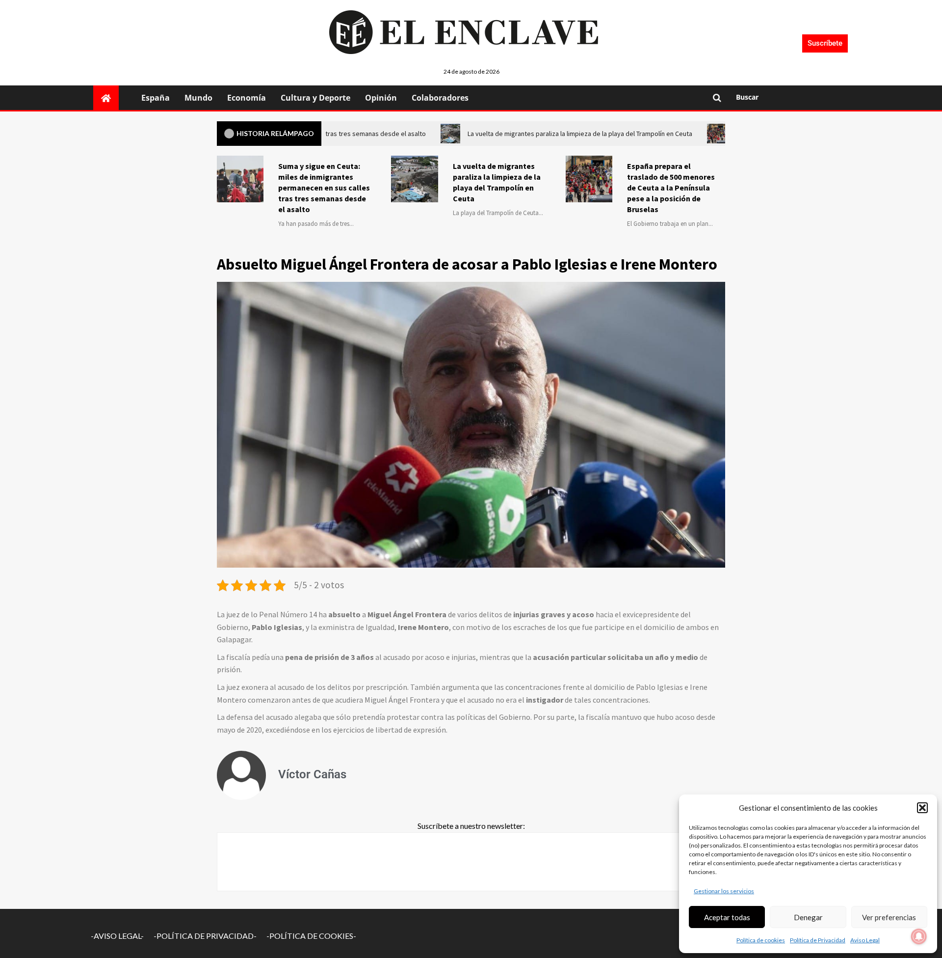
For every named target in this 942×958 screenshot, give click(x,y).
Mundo (198, 97)
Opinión (381, 97)
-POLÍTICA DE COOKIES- (311, 935)
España (155, 97)
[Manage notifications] (919, 936)
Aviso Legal (865, 940)
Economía (246, 97)
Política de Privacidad (817, 940)
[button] (922, 808)
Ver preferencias (889, 917)
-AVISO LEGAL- (117, 935)
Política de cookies (760, 940)
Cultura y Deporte (315, 97)
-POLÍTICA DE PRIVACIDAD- (205, 935)
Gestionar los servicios (724, 891)
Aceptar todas (727, 917)
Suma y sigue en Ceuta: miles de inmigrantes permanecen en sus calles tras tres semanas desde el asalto (324, 187)
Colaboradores (440, 97)
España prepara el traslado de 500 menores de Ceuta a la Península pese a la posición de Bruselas (671, 187)
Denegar (808, 917)
